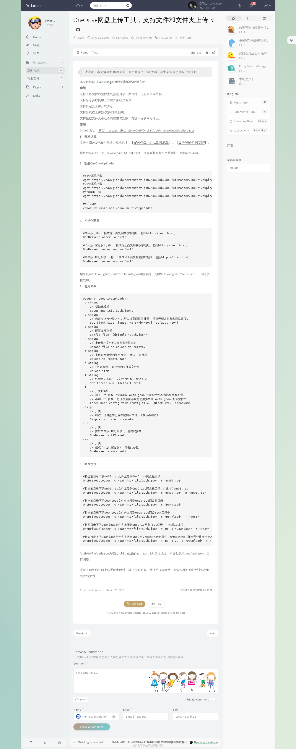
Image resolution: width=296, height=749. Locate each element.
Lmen (81, 38)
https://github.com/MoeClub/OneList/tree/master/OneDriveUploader (149, 130)
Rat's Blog (104, 82)
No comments (143, 38)
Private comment (197, 699)
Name (78, 710)
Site (175, 710)
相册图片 (44, 78)
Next (212, 633)
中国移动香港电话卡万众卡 (257, 40)
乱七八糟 (44, 71)
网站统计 (181, 742)
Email (127, 710)
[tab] (233, 18)
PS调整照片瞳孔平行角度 (256, 27)
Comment (80, 663)
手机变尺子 (246, 79)
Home (84, 52)
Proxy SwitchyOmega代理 (255, 66)
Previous (82, 633)
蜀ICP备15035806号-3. (162, 742)
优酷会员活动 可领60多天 (256, 53)
